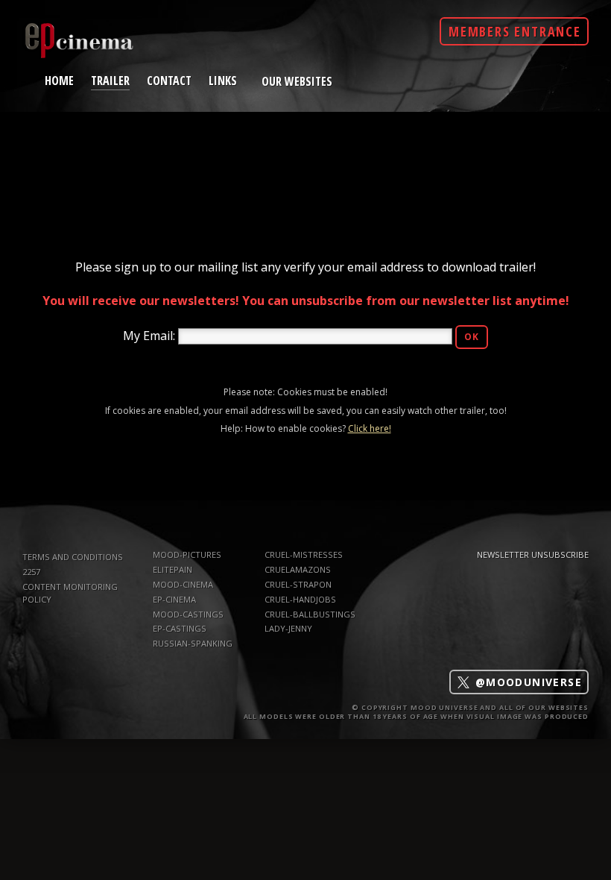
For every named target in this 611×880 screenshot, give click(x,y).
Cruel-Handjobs (300, 599)
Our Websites (297, 81)
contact (169, 79)
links (223, 79)
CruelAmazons (298, 569)
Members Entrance (515, 31)
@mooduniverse (526, 682)
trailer (110, 79)
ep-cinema (174, 599)
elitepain (172, 569)
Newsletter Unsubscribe (533, 554)
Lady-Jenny (288, 628)
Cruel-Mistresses (304, 554)
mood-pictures (187, 554)
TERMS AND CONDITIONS (72, 556)
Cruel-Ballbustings (310, 614)
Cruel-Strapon (298, 584)
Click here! (369, 428)
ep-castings (179, 628)
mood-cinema (183, 584)
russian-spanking (192, 643)
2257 (31, 571)
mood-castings (188, 614)
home (59, 79)
